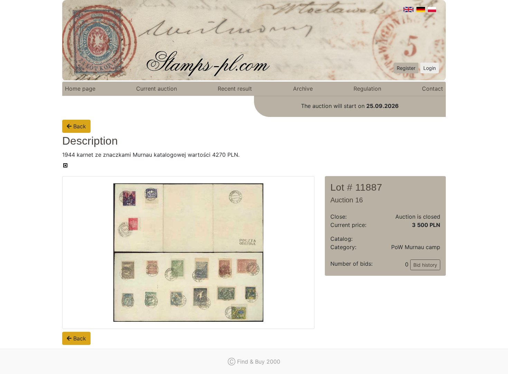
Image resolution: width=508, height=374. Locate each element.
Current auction (156, 88)
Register (406, 68)
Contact (432, 88)
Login (429, 68)
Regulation (367, 88)
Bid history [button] (425, 265)
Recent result (235, 88)
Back (79, 126)
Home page (80, 88)
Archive (303, 88)
